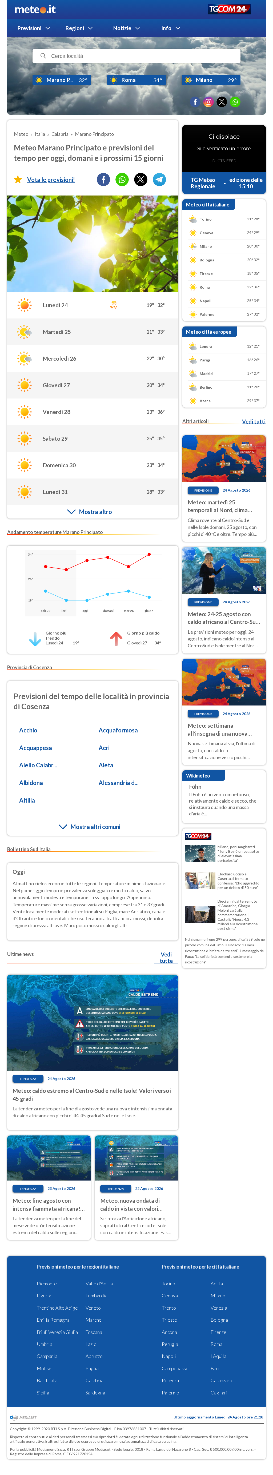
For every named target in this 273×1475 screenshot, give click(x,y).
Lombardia (96, 1295)
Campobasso (175, 1368)
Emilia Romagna (53, 1320)
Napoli (169, 1356)
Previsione (203, 490)
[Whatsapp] (122, 179)
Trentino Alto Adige (57, 1308)
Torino (168, 1283)
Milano (218, 1295)
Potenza (170, 1380)
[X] (221, 102)
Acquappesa (35, 747)
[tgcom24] (229, 9)
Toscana (94, 1332)
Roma (216, 1344)
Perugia (170, 1344)
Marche (94, 1320)
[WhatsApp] (235, 102)
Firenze (218, 1332)
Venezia (219, 1308)
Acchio (28, 730)
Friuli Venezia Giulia (57, 1332)
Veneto (93, 1308)
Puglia (92, 1368)
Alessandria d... (119, 782)
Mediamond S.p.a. (51, 1449)
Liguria (44, 1295)
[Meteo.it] (35, 9)
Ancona (169, 1332)
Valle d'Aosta (99, 1283)
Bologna (219, 1320)
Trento (169, 1308)
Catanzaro (221, 1380)
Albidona (31, 782)
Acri (104, 747)
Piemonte (47, 1283)
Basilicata (47, 1380)
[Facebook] (195, 102)
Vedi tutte (166, 957)
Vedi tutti (254, 421)
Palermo (170, 1393)
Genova (170, 1295)
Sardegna (95, 1393)
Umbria (44, 1344)
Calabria (94, 1380)
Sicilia (43, 1393)
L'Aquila (218, 1356)
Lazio (91, 1344)
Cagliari (219, 1393)
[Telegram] (159, 179)
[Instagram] (208, 102)
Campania (47, 1356)
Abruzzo (94, 1356)
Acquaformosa (118, 730)
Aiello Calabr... (38, 765)
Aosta (217, 1283)
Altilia (27, 800)
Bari (215, 1368)
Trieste (169, 1320)
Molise (44, 1368)
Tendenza (28, 1079)
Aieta (106, 765)
